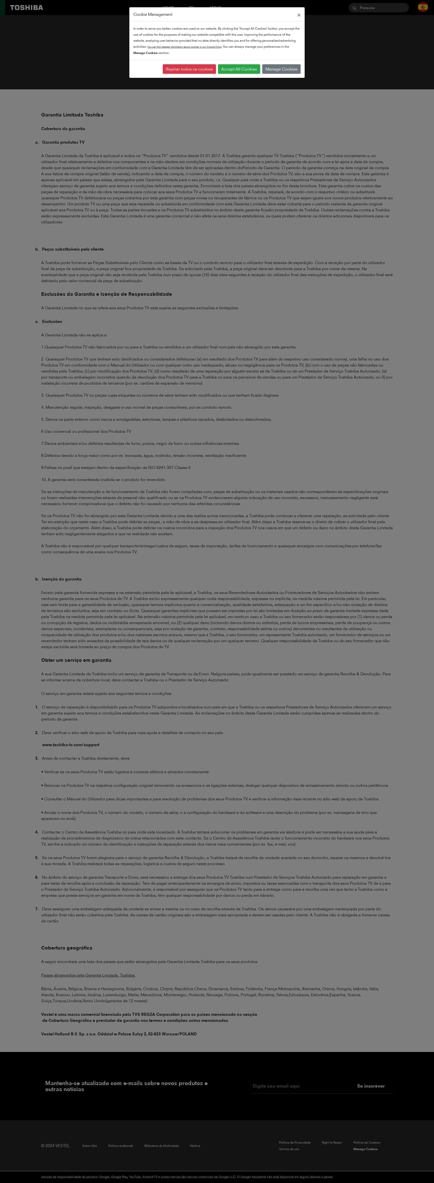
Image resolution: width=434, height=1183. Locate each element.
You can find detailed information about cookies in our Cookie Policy (184, 46)
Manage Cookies (281, 69)
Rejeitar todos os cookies (189, 69)
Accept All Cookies (239, 69)
